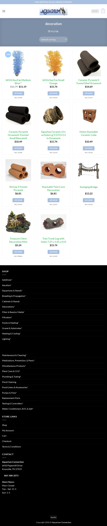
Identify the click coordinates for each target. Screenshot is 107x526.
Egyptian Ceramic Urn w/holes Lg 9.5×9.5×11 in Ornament (53, 135)
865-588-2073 (11, 475)
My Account (8, 430)
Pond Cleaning (9, 382)
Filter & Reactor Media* (13, 312)
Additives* (7, 279)
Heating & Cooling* (11, 333)
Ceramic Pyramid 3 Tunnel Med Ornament (88, 82)
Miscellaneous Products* (14, 366)
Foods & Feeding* (10, 322)
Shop (95, 11)
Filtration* (7, 317)
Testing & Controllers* (12, 403)
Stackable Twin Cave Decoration (53, 188)
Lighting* (6, 339)
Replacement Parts (11, 398)
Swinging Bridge (89, 187)
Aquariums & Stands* (12, 290)
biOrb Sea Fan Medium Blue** (18, 82)
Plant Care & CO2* (11, 371)
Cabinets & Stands (11, 301)
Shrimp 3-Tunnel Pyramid (18, 188)
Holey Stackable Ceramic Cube (89, 133)
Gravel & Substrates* (12, 328)
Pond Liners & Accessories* (15, 387)
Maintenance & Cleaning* (14, 355)
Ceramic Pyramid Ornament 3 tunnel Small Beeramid (18, 135)
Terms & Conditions (11, 446)
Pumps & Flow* (9, 392)
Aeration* (6, 285)
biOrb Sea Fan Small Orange (53, 82)
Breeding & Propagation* (14, 296)
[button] (3, 11)
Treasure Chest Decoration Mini (18, 240)
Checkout (6, 441)
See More (18, 93)
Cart (4, 435)
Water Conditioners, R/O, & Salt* (17, 408)
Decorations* (8, 306)
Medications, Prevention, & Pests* (18, 360)
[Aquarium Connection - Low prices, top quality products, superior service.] (53, 11)
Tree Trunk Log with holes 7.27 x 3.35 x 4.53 (53, 240)
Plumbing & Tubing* (11, 376)
